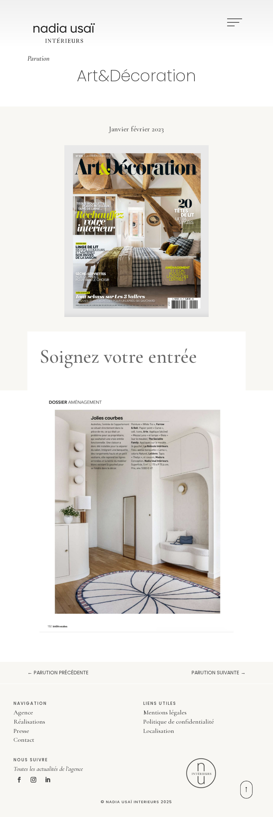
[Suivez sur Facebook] (19, 779)
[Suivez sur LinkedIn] (47, 779)
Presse (21, 731)
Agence (23, 712)
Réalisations (29, 721)
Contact (24, 740)
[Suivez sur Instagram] (33, 779)
